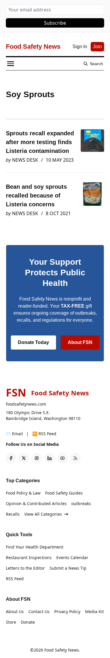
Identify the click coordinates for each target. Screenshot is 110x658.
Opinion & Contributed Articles (36, 503)
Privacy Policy (67, 611)
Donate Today (33, 342)
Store (11, 622)
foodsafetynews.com (26, 404)
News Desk (25, 160)
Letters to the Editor (25, 568)
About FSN (80, 342)
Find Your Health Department (34, 547)
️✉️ (14, 433)
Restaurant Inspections (29, 557)
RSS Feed (15, 578)
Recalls (13, 514)
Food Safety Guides (64, 493)
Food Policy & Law (23, 493)
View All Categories (43, 514)
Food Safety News (61, 650)
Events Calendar (72, 557)
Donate (28, 622)
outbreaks (81, 503)
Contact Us (39, 611)
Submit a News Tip (68, 568)
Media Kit (94, 611)
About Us (15, 611)
